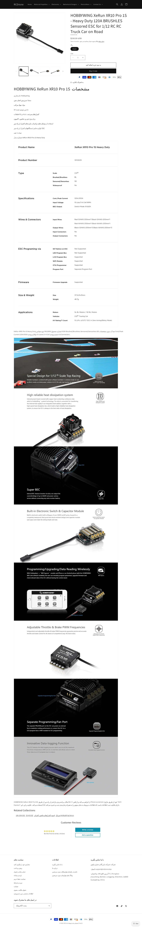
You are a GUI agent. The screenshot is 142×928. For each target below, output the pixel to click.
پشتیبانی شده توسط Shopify (76, 923)
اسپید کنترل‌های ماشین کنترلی (44, 815)
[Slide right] (63, 71)
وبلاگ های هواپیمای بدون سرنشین (62, 875)
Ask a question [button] (87, 835)
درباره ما (54, 868)
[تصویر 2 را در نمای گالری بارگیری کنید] (34, 71)
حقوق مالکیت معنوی (20, 890)
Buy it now (93, 71)
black (75, 49)
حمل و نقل (101, 41)
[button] (41, 4)
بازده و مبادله (18, 875)
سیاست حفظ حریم (19, 879)
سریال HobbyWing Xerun (65, 815)
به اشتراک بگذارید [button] (78, 82)
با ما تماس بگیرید (57, 865)
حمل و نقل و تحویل (20, 872)
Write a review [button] (87, 830)
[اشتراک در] (49, 905)
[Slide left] (16, 71)
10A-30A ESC (20, 815)
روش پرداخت (18, 868)
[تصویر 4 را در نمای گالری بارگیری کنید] (55, 71)
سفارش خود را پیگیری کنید (22, 865)
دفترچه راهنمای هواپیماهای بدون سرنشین (64, 872)
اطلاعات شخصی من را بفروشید (23, 894)
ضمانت (16, 886)
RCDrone (66, 923)
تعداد (71, 53)
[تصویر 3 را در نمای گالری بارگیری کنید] (44, 71)
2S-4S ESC (29, 815)
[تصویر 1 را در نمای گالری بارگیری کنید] (23, 71)
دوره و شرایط (18, 883)
